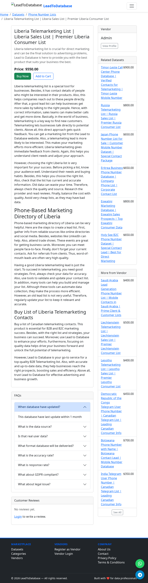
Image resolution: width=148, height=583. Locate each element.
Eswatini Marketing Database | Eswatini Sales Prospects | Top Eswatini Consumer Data (112, 214)
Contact (103, 554)
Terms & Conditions (111, 562)
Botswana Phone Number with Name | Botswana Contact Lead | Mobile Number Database (111, 453)
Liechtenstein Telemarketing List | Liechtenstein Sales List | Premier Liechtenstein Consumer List (111, 337)
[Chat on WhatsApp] (139, 563)
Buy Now (23, 76)
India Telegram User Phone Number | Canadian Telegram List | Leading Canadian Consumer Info (111, 489)
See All (117, 512)
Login (18, 517)
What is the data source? (35, 427)
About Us (104, 549)
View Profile (109, 46)
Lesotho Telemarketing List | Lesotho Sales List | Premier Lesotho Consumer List (111, 373)
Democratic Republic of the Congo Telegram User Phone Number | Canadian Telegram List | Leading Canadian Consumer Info (111, 413)
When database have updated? (39, 407)
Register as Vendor (67, 549)
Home (4, 14)
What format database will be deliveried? (46, 446)
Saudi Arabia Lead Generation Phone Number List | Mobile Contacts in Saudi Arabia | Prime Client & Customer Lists (111, 297)
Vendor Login (64, 554)
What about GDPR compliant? (38, 475)
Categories (18, 554)
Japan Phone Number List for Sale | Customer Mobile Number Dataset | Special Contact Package (112, 147)
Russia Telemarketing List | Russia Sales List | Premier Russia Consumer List (111, 116)
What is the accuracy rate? (36, 455)
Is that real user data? (33, 436)
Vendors (17, 558)
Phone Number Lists (42, 14)
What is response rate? (33, 465)
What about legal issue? (34, 484)
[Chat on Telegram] (139, 574)
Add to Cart (43, 76)
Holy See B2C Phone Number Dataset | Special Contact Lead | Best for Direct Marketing (111, 248)
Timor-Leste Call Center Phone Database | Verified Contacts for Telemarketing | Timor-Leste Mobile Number (112, 82)
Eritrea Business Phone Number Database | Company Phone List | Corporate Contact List (112, 181)
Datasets (18, 14)
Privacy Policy (107, 558)
